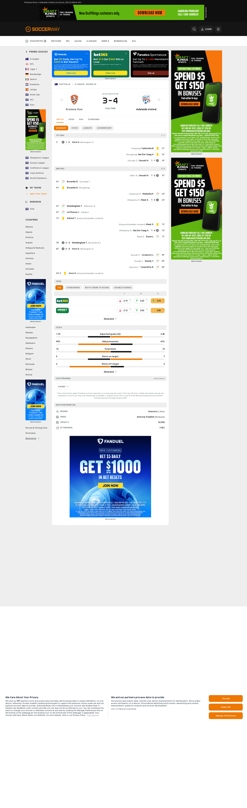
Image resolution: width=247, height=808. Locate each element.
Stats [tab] (75, 128)
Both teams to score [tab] (97, 287)
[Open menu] (218, 29)
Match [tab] (60, 119)
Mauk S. (141, 236)
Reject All (225, 707)
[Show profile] (74, 100)
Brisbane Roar (74, 109)
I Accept (226, 698)
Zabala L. (85, 212)
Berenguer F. (87, 142)
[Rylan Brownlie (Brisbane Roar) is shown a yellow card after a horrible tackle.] (63, 187)
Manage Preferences (226, 715)
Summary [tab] (61, 128)
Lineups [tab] (87, 128)
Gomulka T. (84, 181)
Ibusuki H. (135, 255)
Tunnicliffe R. (147, 267)
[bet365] (62, 301)
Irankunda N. (135, 193)
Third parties (93, 715)
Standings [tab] (93, 119)
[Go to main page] (48, 29)
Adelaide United (146, 109)
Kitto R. (134, 175)
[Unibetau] (62, 310)
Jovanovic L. (148, 255)
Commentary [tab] (104, 128)
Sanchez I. (134, 267)
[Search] (194, 29)
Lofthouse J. (73, 212)
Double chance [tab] (122, 287)
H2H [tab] (81, 119)
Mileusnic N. (89, 206)
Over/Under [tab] (73, 287)
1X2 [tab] (59, 287)
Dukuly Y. (149, 261)
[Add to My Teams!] (61, 99)
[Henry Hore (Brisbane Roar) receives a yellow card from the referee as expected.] (65, 273)
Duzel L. (150, 236)
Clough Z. (133, 160)
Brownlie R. (72, 181)
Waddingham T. (74, 206)
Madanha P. (148, 193)
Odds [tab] (71, 119)
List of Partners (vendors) (123, 709)
